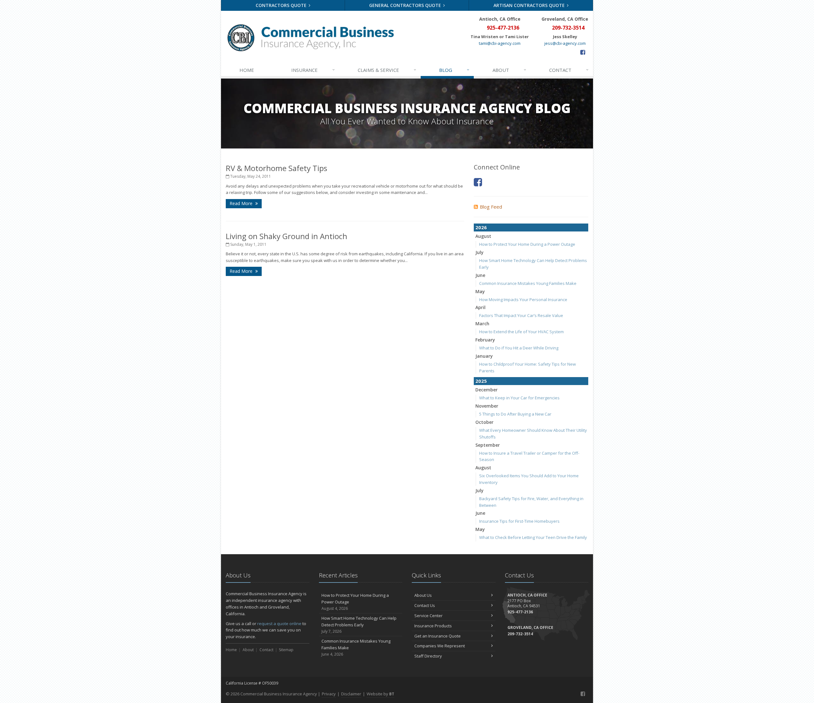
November (486, 406)
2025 (481, 381)
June (480, 275)
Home (246, 70)
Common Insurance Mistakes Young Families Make (527, 283)
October (484, 422)
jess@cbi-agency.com (565, 43)
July (479, 252)
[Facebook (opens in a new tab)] (582, 52)
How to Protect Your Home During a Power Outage (527, 244)
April (480, 307)
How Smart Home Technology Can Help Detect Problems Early (359, 624)
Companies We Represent (439, 646)
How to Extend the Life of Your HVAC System (521, 331)
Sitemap (286, 649)
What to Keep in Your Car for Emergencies (519, 398)
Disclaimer (351, 694)
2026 (481, 227)
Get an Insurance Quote (437, 636)
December (486, 390)
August (483, 236)
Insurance (313, 69)
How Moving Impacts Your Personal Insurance (523, 299)
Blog (454, 69)
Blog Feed (491, 206)
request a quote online (279, 623)
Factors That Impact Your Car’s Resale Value (521, 315)
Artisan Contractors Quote (529, 5)
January (484, 356)
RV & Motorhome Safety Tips (276, 168)
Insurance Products (433, 626)
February (485, 340)
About (509, 69)
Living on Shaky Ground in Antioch (286, 236)
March (482, 323)
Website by (380, 694)
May (480, 291)
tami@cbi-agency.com (500, 43)
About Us (423, 595)
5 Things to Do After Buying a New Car (515, 414)
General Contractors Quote (405, 5)
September (487, 445)
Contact (569, 69)
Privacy (329, 694)
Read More (242, 203)
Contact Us (424, 605)
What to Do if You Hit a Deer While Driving (518, 348)
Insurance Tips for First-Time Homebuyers (519, 521)
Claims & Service (387, 69)
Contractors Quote (282, 5)
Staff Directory (428, 656)
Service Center (428, 615)
